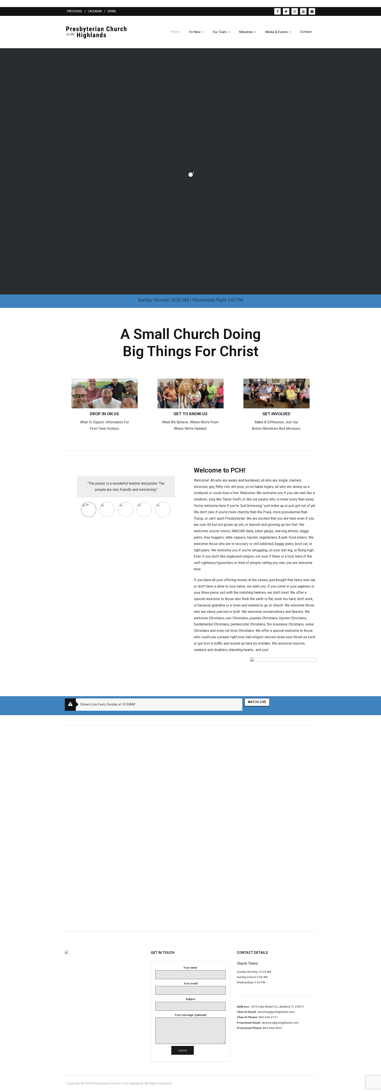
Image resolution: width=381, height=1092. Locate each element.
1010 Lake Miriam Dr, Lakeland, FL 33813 (277, 1006)
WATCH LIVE (257, 702)
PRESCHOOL (74, 11)
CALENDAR (95, 11)
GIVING (112, 11)
